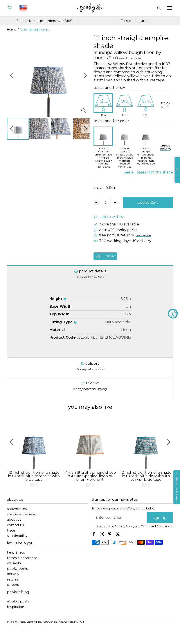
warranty (14, 563)
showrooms (17, 509)
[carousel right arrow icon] (85, 41)
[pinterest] (110, 534)
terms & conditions (22, 558)
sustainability (17, 536)
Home (11, 29)
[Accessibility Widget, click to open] (173, 313)
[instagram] (102, 534)
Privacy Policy (124, 526)
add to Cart (148, 202)
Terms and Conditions (156, 526)
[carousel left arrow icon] (11, 41)
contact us (15, 525)
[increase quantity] (115, 202)
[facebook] (94, 534)
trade (11, 530)
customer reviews (21, 514)
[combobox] (22, 8)
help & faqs (16, 552)
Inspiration (15, 607)
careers (13, 585)
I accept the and (134, 526)
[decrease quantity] (96, 202)
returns (13, 579)
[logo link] (90, 8)
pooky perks (17, 569)
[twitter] (117, 534)
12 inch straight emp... (35, 29)
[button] (176, 487)
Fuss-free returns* (45, 21)
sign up (159, 518)
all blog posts (18, 601)
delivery (13, 574)
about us (14, 520)
